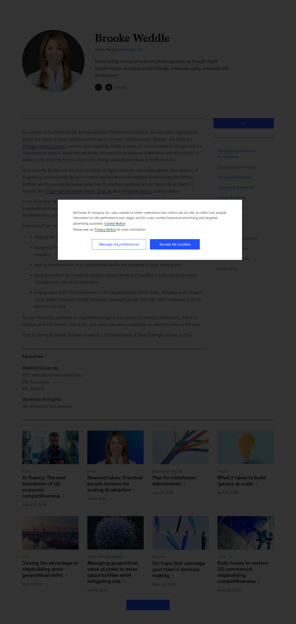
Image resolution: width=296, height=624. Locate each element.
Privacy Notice (105, 229)
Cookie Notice (114, 223)
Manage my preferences (119, 244)
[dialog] (150, 230)
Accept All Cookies (174, 244)
